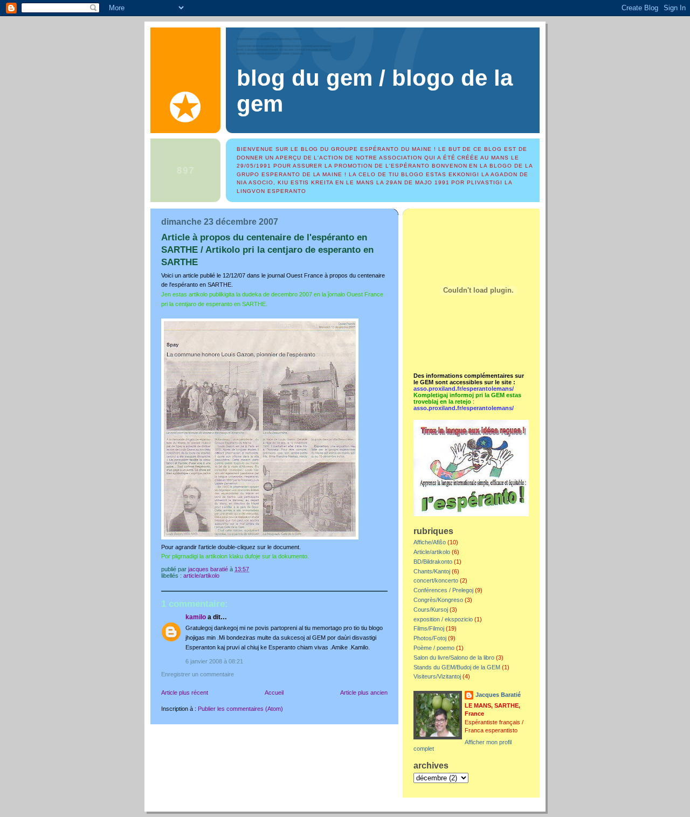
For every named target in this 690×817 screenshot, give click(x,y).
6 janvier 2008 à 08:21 (214, 661)
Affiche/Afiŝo (429, 542)
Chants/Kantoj (431, 571)
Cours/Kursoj (430, 609)
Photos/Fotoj (429, 638)
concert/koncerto (435, 580)
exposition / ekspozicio (443, 619)
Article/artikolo (201, 575)
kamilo (195, 617)
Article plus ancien (364, 692)
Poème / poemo (433, 648)
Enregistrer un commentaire (197, 674)
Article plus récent (184, 692)
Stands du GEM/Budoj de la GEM (456, 667)
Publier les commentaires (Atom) (240, 708)
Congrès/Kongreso (438, 600)
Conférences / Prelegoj (443, 590)
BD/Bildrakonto (432, 561)
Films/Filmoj (428, 628)
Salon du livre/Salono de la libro (453, 657)
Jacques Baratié (498, 694)
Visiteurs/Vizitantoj (437, 676)
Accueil (274, 692)
